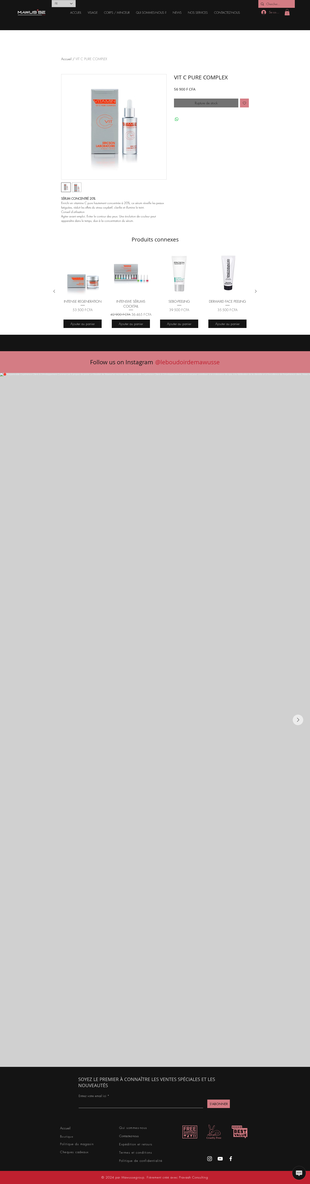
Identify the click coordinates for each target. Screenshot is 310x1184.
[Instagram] (209, 1159)
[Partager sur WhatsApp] (176, 119)
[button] (93, 12)
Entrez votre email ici (92, 1096)
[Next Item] (298, 720)
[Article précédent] (54, 291)
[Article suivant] (255, 291)
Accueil (66, 59)
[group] (155, 291)
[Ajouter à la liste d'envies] (244, 103)
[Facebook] (231, 1159)
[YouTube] (220, 1159)
